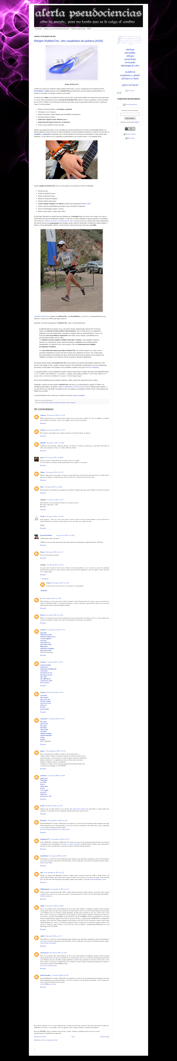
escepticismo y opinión (130, 75)
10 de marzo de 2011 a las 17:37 (56, 430)
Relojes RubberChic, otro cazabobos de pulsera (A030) (68, 40)
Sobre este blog (78, 29)
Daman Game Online (46, 863)
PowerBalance (38, 91)
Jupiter (42, 751)
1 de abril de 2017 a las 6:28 (55, 662)
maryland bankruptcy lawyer (98, 879)
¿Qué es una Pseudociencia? (57, 29)
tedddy (42, 936)
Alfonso (42, 472)
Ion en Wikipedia (93, 367)
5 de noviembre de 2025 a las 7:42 (59, 889)
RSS (89, 29)
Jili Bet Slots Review (46, 896)
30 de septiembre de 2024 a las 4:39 (57, 820)
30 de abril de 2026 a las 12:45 (57, 953)
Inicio (73, 1036)
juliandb (42, 443)
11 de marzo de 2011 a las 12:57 (54, 472)
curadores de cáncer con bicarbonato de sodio (58, 221)
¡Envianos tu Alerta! (130, 78)
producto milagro (49, 402)
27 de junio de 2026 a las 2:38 (60, 975)
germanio (47, 134)
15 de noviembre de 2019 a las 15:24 (55, 751)
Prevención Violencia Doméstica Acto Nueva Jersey (55, 829)
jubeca (42, 457)
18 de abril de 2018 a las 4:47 (55, 692)
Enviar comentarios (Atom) (50, 1040)
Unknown (43, 415)
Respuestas (45, 579)
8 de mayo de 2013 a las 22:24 (54, 615)
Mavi (41, 487)
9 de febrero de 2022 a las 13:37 (54, 806)
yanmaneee (43, 775)
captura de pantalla (78, 395)
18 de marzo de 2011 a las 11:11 (54, 552)
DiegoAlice (43, 820)
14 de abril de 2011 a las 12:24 (55, 565)
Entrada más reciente (40, 1036)
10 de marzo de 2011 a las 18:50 (55, 443)
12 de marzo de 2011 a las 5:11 (55, 500)
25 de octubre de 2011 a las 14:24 (52, 598)
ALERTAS (130, 71)
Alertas (42, 402)
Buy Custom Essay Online (77, 809)
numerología (130, 59)
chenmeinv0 (43, 719)
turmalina (37, 134)
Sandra (42, 906)
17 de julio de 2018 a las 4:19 (56, 719)
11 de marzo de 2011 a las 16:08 (53, 487)
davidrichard (44, 856)
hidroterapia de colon (130, 65)
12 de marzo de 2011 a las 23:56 (54, 516)
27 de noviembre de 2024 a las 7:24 (59, 839)
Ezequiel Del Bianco (46, 535)
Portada (38, 29)
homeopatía (130, 62)
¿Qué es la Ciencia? (130, 84)
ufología (130, 55)
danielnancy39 (44, 839)
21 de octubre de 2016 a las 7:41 (56, 630)
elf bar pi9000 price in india (48, 984)
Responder (43, 423)
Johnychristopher (45, 975)
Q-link (47, 91)
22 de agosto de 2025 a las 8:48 (57, 856)
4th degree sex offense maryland (70, 844)
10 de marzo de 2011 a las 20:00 (54, 457)
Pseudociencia (57, 402)
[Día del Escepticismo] (130, 104)
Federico (49, 583)
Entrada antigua (104, 1036)
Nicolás (42, 516)
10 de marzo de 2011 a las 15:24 (56, 415)
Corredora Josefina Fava (41, 316)
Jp (41, 598)
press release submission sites (48, 965)
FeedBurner (136, 122)
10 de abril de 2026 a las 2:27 (53, 936)
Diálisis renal (86, 203)
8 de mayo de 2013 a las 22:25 (60, 583)
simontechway (44, 953)
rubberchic (73, 402)
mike (41, 872)
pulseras (64, 402)
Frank (42, 806)
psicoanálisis (130, 52)
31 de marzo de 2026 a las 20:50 (54, 906)
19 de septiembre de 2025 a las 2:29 (54, 872)
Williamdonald (44, 889)
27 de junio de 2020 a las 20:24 (56, 775)
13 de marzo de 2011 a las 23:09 (65, 535)
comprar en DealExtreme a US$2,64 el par (70, 387)
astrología (130, 49)
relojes (68, 402)
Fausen (42, 552)
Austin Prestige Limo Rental (48, 943)
